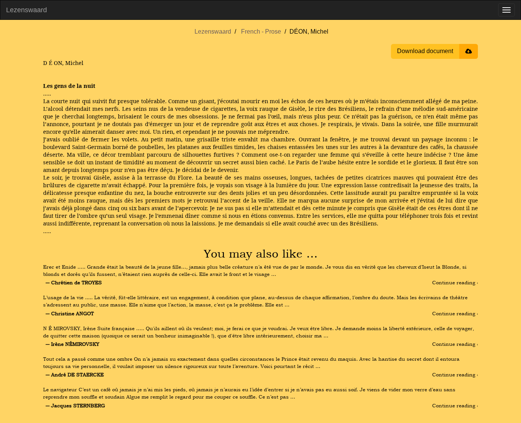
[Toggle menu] (506, 9)
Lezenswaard (26, 10)
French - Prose (261, 31)
